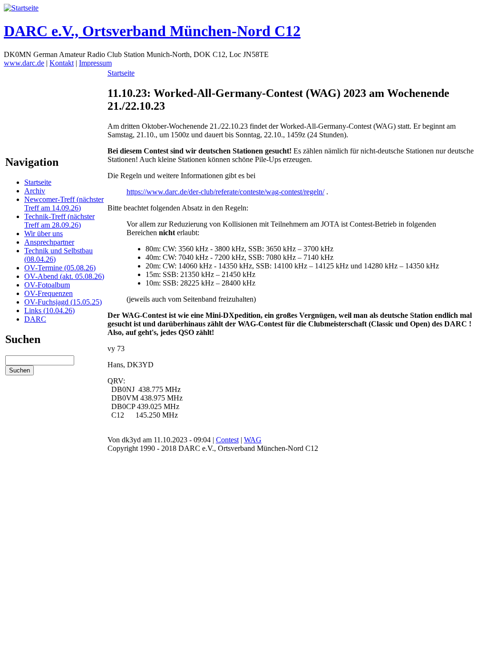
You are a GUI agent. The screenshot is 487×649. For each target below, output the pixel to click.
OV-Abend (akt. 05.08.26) (64, 276)
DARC (35, 319)
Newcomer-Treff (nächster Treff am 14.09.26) (64, 203)
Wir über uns (43, 233)
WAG (253, 440)
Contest (227, 440)
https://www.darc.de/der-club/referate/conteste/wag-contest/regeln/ (225, 192)
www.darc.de (24, 63)
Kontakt (61, 63)
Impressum (95, 63)
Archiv (34, 191)
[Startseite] (21, 8)
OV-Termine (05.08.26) (60, 268)
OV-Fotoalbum (47, 285)
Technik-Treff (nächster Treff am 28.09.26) (59, 220)
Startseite (37, 182)
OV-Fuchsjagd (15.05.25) (63, 302)
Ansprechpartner (49, 242)
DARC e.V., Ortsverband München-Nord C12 (152, 30)
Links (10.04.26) (49, 310)
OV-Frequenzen (48, 293)
